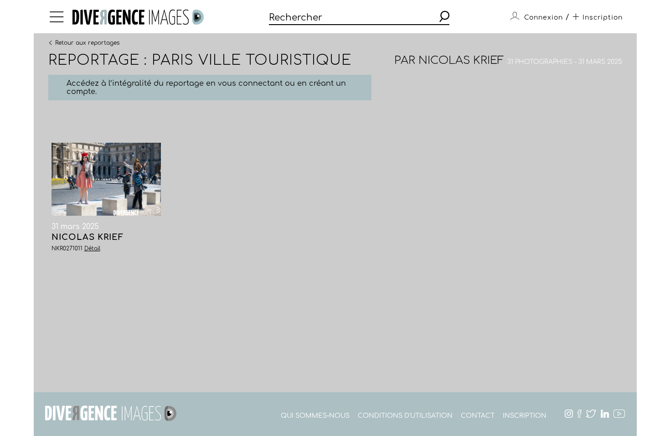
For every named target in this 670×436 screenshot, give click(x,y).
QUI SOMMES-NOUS (315, 415)
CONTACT (478, 415)
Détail (92, 248)
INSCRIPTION (524, 415)
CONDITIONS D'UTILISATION (405, 415)
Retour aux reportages (87, 42)
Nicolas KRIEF (461, 60)
